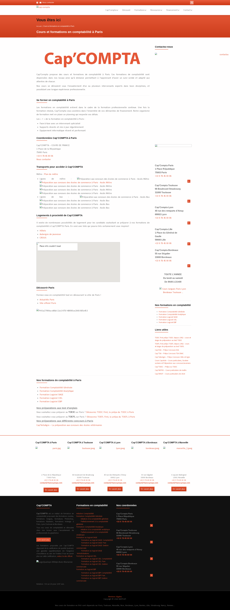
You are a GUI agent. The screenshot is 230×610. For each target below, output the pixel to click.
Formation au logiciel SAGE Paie (91, 543)
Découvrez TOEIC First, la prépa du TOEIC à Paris (110, 412)
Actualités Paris (47, 299)
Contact (186, 10)
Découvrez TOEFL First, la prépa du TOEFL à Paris (111, 416)
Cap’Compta (110, 10)
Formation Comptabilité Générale (56, 387)
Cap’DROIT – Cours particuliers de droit (170, 374)
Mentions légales (115, 596)
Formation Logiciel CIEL (51, 398)
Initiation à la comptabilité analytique (93, 529)
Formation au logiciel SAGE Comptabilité (94, 540)
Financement (172, 10)
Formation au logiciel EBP (86, 569)
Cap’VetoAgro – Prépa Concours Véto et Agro (172, 357)
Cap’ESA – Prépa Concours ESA (167, 350)
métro (54, 174)
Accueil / (39, 26)
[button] (192, 2)
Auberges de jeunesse (50, 234)
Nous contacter (43, 159)
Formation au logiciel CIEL (86, 556)
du (50, 174)
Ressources (155, 10)
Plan (46, 174)
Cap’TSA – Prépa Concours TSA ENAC (169, 353)
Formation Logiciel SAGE (51, 394)
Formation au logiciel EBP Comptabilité (94, 573)
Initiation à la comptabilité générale (92, 519)
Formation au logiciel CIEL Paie (90, 561)
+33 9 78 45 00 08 (44, 155)
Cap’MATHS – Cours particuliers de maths (170, 370)
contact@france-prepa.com (51, 483)
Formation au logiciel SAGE (86, 537)
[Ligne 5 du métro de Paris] (76, 182)
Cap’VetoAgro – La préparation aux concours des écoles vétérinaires (69, 425)
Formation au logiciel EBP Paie (90, 575)
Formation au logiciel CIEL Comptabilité (94, 559)
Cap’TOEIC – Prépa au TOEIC (166, 367)
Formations (139, 10)
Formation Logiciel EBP (51, 401)
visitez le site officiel (64, 556)
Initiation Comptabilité (85, 513)
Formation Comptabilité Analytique (57, 391)
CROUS (43, 237)
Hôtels (43, 230)
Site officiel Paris (48, 303)
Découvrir (126, 10)
